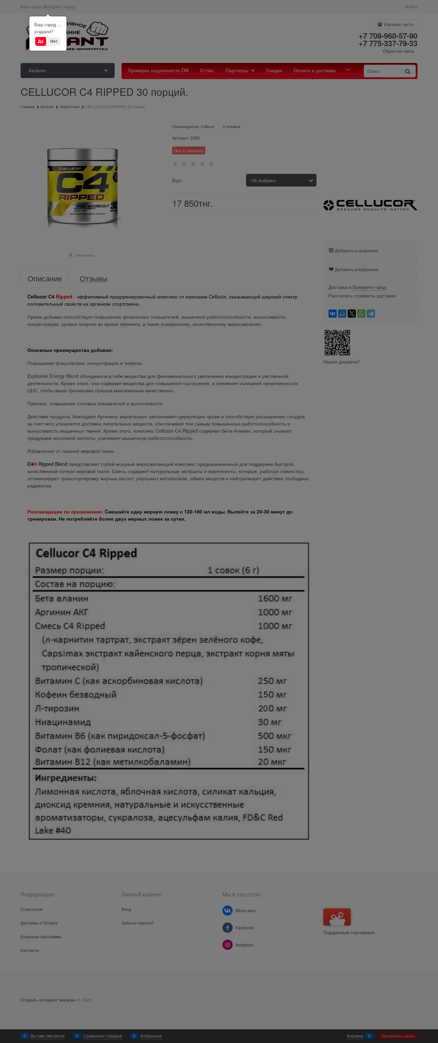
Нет (54, 41)
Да (40, 41)
